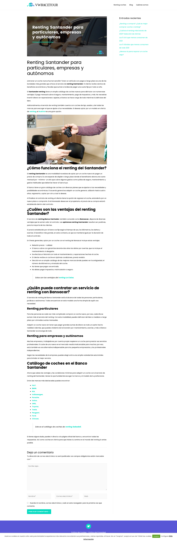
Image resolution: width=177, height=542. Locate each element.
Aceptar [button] (156, 536)
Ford (34, 416)
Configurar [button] (165, 536)
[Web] (95, 496)
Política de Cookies (79, 532)
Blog (131, 5)
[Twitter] (88, 526)
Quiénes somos (142, 5)
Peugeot (35, 413)
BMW (34, 388)
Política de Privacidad (97, 532)
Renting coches (120, 5)
